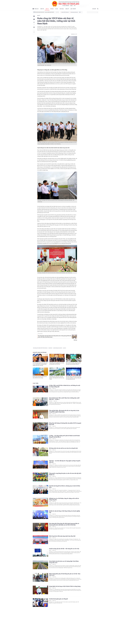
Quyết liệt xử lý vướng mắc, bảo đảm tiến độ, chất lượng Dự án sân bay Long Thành (56, 378)
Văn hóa (52, 8)
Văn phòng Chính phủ (74, 12)
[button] (56, 12)
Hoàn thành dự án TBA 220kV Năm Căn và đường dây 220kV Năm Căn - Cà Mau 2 (64, 398)
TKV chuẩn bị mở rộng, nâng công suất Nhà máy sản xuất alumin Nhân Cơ (73, 363)
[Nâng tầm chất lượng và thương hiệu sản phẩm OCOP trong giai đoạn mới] (40, 427)
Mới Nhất (94, 8)
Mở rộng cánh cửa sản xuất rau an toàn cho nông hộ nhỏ (63, 448)
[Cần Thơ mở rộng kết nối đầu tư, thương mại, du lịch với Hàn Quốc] (40, 490)
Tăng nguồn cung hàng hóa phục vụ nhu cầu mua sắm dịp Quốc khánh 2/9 (65, 474)
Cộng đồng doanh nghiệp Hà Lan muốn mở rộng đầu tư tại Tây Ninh (56, 363)
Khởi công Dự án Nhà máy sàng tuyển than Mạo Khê (62, 536)
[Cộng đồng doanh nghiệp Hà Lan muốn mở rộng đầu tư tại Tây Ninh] (57, 358)
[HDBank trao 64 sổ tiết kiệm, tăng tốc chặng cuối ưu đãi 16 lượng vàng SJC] (40, 502)
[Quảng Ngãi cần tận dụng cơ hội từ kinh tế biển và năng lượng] (40, 590)
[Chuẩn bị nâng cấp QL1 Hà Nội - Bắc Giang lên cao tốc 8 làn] (40, 553)
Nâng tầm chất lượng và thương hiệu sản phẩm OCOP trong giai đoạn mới (65, 423)
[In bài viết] (34, 27)
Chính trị (42, 8)
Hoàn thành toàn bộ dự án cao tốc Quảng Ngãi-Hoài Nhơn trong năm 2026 (64, 562)
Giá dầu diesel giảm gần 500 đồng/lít (58, 599)
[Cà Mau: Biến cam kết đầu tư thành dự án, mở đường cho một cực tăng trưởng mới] (40, 389)
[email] (80, 12)
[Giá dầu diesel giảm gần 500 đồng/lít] (40, 603)
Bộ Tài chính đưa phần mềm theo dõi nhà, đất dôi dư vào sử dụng (40, 377)
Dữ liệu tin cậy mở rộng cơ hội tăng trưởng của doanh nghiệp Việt (64, 511)
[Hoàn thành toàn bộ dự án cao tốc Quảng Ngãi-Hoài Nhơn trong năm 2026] (40, 565)
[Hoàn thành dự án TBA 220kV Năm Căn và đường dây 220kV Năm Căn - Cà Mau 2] (40, 402)
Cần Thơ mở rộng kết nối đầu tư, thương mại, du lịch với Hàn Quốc (64, 486)
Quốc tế (67, 8)
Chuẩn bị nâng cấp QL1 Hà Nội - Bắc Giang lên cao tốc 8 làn (64, 548)
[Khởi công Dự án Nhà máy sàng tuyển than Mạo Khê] (40, 540)
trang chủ (36, 8)
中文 (74, 5)
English (71, 5)
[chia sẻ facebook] (34, 16)
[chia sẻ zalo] (34, 19)
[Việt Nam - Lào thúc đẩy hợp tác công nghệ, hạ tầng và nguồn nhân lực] (40, 465)
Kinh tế (47, 8)
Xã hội (56, 8)
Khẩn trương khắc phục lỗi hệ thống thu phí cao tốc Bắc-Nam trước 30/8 (64, 574)
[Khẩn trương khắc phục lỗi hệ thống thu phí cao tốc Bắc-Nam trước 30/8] (40, 578)
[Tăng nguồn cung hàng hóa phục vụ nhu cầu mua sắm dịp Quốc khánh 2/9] (40, 477)
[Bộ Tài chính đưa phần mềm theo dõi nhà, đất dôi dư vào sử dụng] (40, 372)
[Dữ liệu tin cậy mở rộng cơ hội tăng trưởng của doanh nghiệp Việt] (40, 515)
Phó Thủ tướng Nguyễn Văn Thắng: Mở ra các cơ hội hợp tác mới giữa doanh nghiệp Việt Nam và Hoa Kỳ (40, 364)
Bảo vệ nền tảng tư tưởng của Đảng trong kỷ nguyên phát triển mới (45, 12)
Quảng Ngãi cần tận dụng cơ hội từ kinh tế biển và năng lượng (64, 586)
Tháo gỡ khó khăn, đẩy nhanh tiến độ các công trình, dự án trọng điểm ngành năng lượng (64, 411)
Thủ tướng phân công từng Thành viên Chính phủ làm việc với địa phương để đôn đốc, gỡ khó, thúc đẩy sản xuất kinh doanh (54, 336)
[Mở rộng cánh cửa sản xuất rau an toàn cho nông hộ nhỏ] (40, 452)
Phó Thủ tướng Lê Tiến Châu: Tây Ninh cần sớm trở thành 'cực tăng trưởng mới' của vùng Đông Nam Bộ (73, 378)
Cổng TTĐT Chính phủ (65, 12)
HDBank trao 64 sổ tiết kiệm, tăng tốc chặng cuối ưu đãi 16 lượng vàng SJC (64, 499)
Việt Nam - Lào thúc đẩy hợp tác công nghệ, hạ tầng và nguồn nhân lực (64, 461)
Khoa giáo (62, 8)
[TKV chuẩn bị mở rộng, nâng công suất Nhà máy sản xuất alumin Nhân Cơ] (73, 358)
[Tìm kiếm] (97, 9)
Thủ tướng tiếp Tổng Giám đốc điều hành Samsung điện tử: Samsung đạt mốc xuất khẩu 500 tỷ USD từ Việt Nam (64, 524)
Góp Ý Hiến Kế (73, 8)
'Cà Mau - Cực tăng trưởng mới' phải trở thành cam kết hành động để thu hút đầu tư (64, 436)
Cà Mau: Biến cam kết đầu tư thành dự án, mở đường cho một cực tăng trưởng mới (64, 386)
